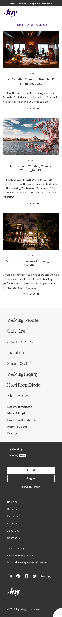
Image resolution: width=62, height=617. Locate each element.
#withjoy (46, 576)
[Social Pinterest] (18, 576)
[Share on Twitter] (31, 108)
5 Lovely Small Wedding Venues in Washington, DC (31, 168)
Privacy (20, 548)
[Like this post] (24, 108)
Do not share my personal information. (27, 562)
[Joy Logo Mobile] (10, 13)
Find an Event (31, 487)
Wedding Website (22, 320)
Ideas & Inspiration (20, 413)
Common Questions (21, 420)
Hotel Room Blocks (24, 385)
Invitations (16, 352)
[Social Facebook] (26, 576)
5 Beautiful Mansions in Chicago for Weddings (31, 263)
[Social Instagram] (9, 576)
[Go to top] (58, 613)
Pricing (12, 433)
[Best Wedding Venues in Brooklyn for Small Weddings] (31, 49)
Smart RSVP (17, 363)
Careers (12, 523)
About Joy (13, 530)
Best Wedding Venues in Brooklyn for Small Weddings (31, 81)
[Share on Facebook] (27, 108)
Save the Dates (19, 341)
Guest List (16, 331)
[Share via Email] (38, 108)
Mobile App (17, 395)
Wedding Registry (22, 374)
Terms (10, 548)
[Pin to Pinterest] (34, 108)
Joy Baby (16, 455)
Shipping (12, 501)
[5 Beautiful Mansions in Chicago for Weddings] (31, 231)
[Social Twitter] (35, 576)
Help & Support (17, 426)
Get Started (31, 470)
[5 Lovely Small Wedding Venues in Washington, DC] (31, 136)
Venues (31, 73)
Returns (12, 509)
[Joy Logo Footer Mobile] (31, 592)
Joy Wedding (14, 449)
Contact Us (14, 537)
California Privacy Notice (20, 555)
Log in (31, 478)
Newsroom (13, 516)
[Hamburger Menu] (56, 13)
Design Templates (19, 407)
